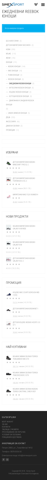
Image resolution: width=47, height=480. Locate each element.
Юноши (9, 62)
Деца (8, 117)
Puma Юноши (13, 75)
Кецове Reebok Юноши (18, 92)
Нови (8, 49)
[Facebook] (3, 459)
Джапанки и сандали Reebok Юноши (20, 102)
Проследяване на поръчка (13, 432)
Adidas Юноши (14, 66)
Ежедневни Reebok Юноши (20, 83)
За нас (5, 424)
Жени (8, 58)
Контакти (6, 427)
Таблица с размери (10, 429)
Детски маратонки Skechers (18, 45)
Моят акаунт (7, 422)
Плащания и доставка (11, 437)
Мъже (8, 54)
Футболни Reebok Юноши (20, 88)
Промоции (10, 130)
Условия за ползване (11, 435)
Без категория (12, 41)
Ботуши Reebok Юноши (19, 96)
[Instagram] (7, 459)
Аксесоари (11, 122)
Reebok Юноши (14, 79)
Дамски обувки (12, 126)
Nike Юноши (13, 71)
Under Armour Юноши (17, 113)
